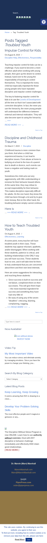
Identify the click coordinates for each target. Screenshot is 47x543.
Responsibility (35, 58)
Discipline (27, 146)
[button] (43, 22)
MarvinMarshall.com (23, 470)
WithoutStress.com (23, 6)
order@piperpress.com (23, 485)
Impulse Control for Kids (23, 50)
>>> (9, 121)
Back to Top (38, 130)
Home (7, 32)
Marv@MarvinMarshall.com (23, 473)
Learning (20, 237)
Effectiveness (23, 58)
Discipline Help (11, 58)
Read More (19, 539)
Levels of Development (30, 100)
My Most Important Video (19, 353)
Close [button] (29, 539)
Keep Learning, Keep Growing (21, 392)
